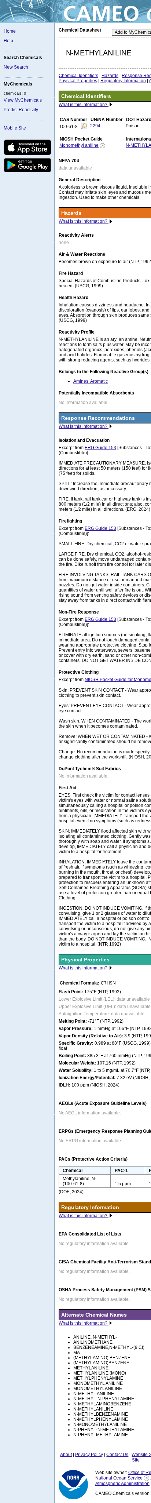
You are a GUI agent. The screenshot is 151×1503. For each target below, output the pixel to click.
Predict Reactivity (21, 109)
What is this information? (83, 104)
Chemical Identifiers (78, 75)
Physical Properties (78, 80)
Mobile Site (15, 128)
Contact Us (117, 1454)
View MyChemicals (23, 100)
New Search (16, 67)
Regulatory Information (123, 80)
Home (10, 31)
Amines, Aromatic (90, 381)
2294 (95, 125)
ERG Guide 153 (100, 447)
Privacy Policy (89, 1454)
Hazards (110, 75)
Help (8, 40)
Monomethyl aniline (79, 145)
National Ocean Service (119, 1478)
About (66, 1454)
